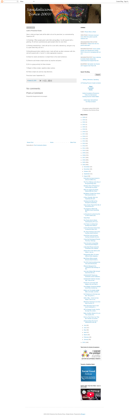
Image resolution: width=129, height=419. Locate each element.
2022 (84, 122)
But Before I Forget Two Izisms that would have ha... (92, 194)
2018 (84, 131)
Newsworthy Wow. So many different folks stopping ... (91, 255)
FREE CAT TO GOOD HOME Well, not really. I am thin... (91, 291)
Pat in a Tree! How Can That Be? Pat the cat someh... (91, 317)
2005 (84, 162)
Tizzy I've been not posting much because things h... (91, 243)
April (85, 332)
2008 (84, 155)
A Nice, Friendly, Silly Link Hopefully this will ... (91, 198)
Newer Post (30, 142)
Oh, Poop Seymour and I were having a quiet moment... (92, 232)
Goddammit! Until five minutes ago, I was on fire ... (92, 279)
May (85, 330)
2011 (84, 148)
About (90, 86)
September (87, 174)
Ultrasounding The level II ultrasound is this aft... (91, 321)
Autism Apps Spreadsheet (91, 100)
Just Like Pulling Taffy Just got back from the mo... (92, 272)
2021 (84, 124)
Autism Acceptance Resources (90, 93)
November (87, 169)
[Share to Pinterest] (51, 81)
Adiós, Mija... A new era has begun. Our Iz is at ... (91, 298)
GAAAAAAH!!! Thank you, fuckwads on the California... (92, 275)
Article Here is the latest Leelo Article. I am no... (92, 251)
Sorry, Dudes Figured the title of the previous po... (92, 205)
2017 (84, 134)
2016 (84, 136)
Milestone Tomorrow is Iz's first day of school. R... (92, 302)
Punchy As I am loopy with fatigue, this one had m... (91, 283)
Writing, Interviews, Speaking (91, 79)
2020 (84, 127)
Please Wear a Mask (90, 32)
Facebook (91, 88)
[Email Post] (40, 80)
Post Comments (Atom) (40, 145)
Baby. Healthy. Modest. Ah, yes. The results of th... (92, 314)
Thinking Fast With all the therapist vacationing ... (91, 201)
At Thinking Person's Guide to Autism (91, 83)
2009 (84, 153)
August (86, 176)
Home (51, 142)
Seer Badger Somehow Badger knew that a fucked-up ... (92, 287)
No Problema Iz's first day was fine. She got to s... (92, 294)
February (86, 337)
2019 (84, 129)
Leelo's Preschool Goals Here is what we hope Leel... (92, 228)
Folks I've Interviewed (91, 95)
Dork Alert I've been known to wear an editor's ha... (91, 179)
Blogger (83, 414)
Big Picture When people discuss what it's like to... (91, 259)
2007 (84, 157)
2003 (84, 342)
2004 (84, 164)
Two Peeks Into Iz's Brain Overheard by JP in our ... (91, 221)
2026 (84, 117)
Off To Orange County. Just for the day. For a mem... (92, 310)
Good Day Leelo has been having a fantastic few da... (92, 236)
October (86, 171)
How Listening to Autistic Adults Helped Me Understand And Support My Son (91, 59)
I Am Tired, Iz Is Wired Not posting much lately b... (91, 224)
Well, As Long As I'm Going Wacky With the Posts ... (91, 190)
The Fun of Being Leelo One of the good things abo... (92, 182)
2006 (84, 160)
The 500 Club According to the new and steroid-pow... (92, 263)
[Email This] (43, 81)
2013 (84, 143)
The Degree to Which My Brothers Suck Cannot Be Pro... (91, 210)
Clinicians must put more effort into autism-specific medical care (89, 36)
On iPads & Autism (91, 101)
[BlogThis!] (45, 81)
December (87, 166)
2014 (84, 141)
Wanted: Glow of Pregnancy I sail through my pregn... (91, 186)
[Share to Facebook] (49, 81)
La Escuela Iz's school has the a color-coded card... (92, 214)
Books (91, 90)
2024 (84, 120)
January (86, 339)
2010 (84, 150)
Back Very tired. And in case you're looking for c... (91, 306)
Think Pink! (87, 218)
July (85, 325)
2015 (84, 138)
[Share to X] (47, 81)
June (85, 327)
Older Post (73, 142)
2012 (84, 145)
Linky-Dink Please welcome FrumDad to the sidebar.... (91, 247)
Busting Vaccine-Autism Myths (91, 96)
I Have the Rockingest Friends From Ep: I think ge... (92, 240)
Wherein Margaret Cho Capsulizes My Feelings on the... (92, 267)
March (86, 334)
